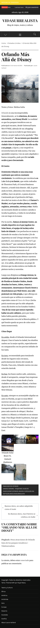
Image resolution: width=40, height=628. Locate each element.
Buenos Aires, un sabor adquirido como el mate (19, 507)
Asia (2, 603)
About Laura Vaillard (8, 622)
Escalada (4, 615)
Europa (4, 607)
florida (26, 491)
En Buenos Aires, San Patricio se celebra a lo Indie (21, 515)
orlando (10, 494)
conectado (24, 560)
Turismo (11, 489)
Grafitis (4, 619)
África (3, 591)
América (4, 595)
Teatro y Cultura (7, 588)
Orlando (4, 113)
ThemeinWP (10, 583)
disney (9, 491)
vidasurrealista (19, 494)
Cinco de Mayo (24, 300)
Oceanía (4, 611)
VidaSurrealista (20, 20)
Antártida (4, 599)
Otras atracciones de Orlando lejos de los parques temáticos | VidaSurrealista (18, 543)
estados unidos (17, 491)
